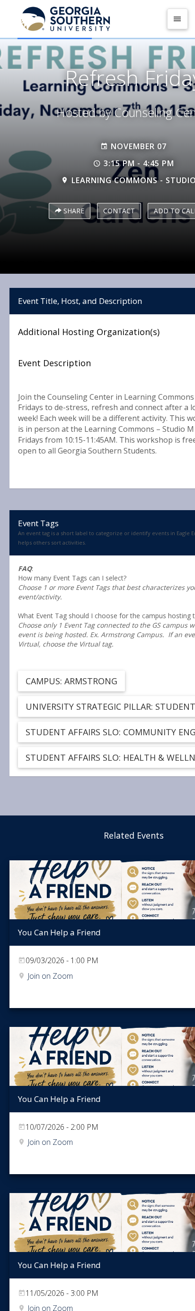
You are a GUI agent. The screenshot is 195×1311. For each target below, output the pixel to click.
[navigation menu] (177, 18)
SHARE (73, 210)
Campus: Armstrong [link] (71, 681)
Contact (119, 210)
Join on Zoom (50, 976)
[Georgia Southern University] (84, 19)
